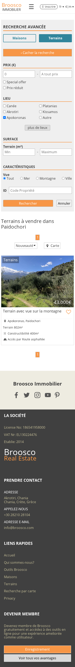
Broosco (11, 4)
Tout (10, 178)
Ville (68, 178)
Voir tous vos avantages (37, 658)
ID (5, 190)
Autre (47, 117)
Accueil (9, 555)
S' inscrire (49, 7)
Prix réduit (15, 88)
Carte (54, 245)
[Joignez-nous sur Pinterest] (58, 395)
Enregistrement (37, 649)
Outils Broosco (15, 569)
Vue (6, 174)
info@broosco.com (19, 527)
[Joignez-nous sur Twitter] (27, 395)
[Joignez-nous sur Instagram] (37, 395)
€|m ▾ (69, 7)
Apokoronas (16, 117)
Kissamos (50, 112)
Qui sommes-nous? (19, 562)
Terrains (55, 38)
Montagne (47, 178)
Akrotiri (12, 112)
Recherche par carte (20, 591)
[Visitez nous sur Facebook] (16, 395)
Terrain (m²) (13, 146)
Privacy (9, 598)
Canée (11, 106)
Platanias (50, 106)
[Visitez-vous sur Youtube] (48, 395)
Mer (26, 178)
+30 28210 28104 (17, 515)
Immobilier (11, 9)
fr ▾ (61, 7)
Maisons (19, 38)
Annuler (64, 203)
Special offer (16, 82)
